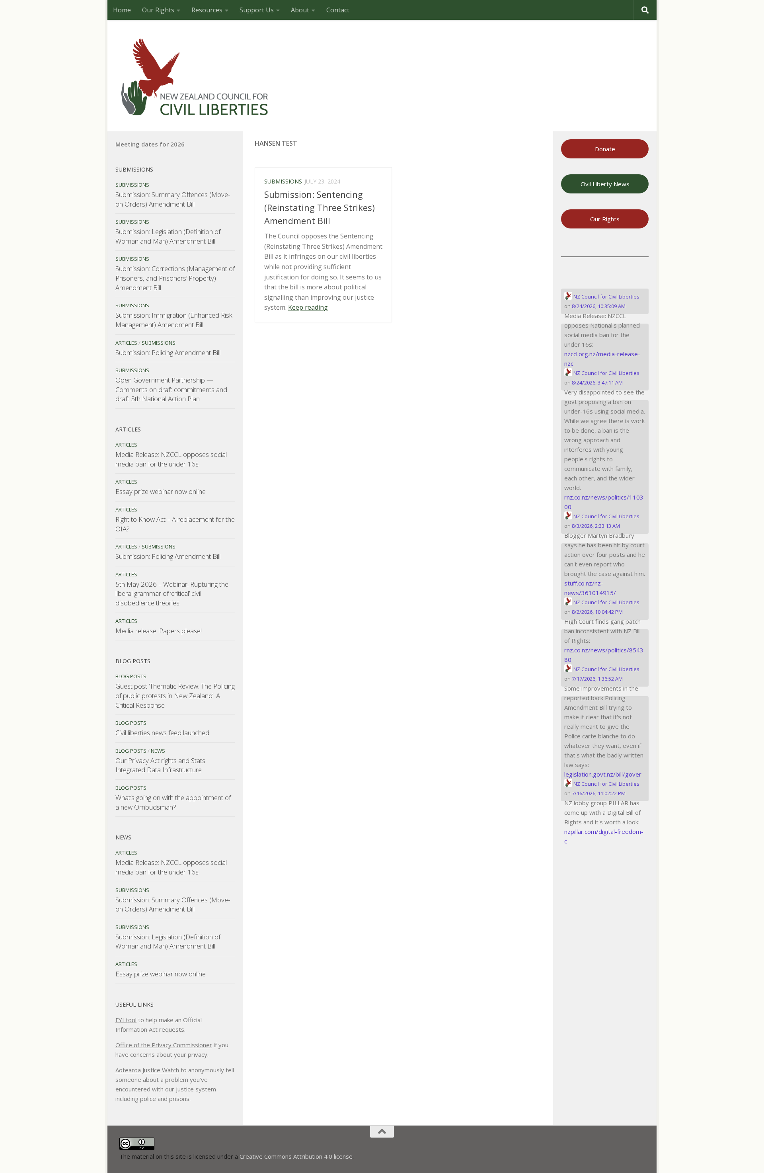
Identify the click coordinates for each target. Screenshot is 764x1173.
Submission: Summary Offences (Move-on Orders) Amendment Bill (172, 199)
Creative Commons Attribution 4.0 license (296, 1156)
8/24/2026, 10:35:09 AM (599, 306)
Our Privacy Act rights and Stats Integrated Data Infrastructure (160, 765)
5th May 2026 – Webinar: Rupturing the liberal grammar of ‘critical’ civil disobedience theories (171, 593)
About (300, 10)
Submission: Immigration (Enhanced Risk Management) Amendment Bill (173, 319)
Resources (206, 10)
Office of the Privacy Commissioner (163, 1045)
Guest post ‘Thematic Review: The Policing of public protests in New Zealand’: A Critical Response (175, 695)
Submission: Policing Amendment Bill (167, 352)
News (158, 750)
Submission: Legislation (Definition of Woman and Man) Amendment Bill (167, 236)
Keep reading (308, 307)
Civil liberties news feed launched (162, 732)
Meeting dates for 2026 (150, 144)
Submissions (283, 181)
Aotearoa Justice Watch (147, 1070)
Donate (605, 149)
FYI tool (125, 1020)
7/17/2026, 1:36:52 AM (597, 678)
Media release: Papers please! (158, 630)
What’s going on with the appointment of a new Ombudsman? (173, 802)
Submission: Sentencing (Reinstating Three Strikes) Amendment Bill (319, 207)
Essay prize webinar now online (160, 491)
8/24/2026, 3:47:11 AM (597, 382)
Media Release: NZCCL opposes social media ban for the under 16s (171, 459)
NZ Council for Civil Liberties (605, 296)
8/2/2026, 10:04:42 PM (597, 611)
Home (122, 10)
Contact (337, 10)
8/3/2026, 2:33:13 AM (596, 525)
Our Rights (158, 10)
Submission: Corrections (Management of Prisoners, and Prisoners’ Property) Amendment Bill (175, 278)
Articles (126, 342)
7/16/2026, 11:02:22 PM (599, 793)
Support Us (257, 10)
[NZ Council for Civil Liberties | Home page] (195, 75)
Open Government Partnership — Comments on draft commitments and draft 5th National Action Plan (171, 389)
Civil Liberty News (605, 184)
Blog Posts (130, 676)
